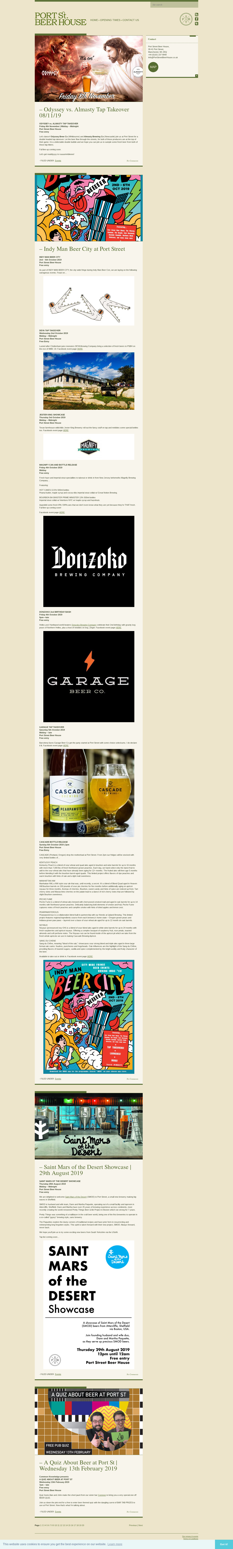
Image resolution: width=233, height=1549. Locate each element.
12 (61, 1525)
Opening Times (110, 20)
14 (67, 1525)
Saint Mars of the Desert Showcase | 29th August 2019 (85, 1170)
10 (56, 1525)
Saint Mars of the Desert (76, 1197)
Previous (133, 1525)
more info (196, 75)
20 (83, 1525)
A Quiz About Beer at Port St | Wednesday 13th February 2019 (78, 1465)
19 (80, 1525)
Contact (152, 39)
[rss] (196, 14)
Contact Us (131, 20)
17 (75, 1525)
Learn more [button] (115, 1544)
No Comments (132, 160)
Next (141, 1525)
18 (77, 1525)
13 (64, 1525)
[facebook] (196, 19)
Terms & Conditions (190, 1539)
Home (94, 20)
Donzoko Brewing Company (84, 625)
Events (58, 160)
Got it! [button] (224, 1544)
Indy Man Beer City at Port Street (84, 248)
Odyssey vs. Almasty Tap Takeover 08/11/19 (84, 112)
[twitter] (196, 23)
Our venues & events (190, 1536)
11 (59, 1525)
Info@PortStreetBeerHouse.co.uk (163, 57)
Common (102, 1495)
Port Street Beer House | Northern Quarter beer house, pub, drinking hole (60, 18)
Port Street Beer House (186, 19)
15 (69, 1525)
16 (72, 1525)
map (153, 67)
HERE (80, 349)
